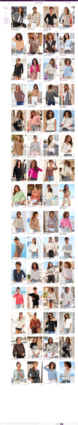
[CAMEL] (60, 309)
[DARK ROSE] (60, 157)
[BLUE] (60, 235)
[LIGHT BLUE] (45, 31)
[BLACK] (60, 209)
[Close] (77, 424)
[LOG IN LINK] (68, 2)
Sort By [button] (6, 23)
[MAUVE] (12, 207)
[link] (25, 7)
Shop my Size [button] (6, 8)
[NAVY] (46, 31)
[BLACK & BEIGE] (60, 359)
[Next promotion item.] (77, 0)
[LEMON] (28, 133)
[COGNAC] (44, 31)
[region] (39, 424)
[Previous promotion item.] (0, 0)
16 (7, 14)
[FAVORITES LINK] (67, 2)
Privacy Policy (36, 423)
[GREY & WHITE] (44, 157)
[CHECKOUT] (69, 2)
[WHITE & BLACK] (62, 359)
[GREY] (60, 81)
